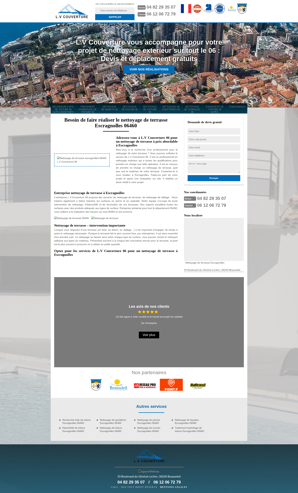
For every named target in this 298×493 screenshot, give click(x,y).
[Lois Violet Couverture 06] (71, 11)
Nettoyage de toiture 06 (150, 109)
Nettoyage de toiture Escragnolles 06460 (111, 429)
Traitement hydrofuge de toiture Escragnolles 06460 (189, 429)
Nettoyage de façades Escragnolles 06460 (187, 421)
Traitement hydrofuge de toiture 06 (88, 109)
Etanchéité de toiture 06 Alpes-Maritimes (215, 109)
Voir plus (149, 335)
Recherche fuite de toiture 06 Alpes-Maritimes (63, 109)
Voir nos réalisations (149, 69)
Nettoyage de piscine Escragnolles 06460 (148, 421)
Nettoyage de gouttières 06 (171, 108)
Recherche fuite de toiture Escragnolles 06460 (76, 421)
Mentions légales (173, 487)
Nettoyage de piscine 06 (130, 108)
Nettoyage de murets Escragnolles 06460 (148, 429)
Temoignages (237, 106)
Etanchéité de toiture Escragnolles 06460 (73, 429)
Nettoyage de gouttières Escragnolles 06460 (113, 421)
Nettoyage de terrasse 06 (192, 109)
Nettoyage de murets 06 (109, 108)
